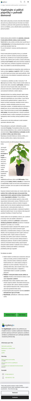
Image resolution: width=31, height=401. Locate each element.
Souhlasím (15, 397)
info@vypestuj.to (9, 374)
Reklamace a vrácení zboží (8, 348)
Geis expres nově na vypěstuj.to (9, 362)
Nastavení (15, 392)
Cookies (3, 350)
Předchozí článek (10, 315)
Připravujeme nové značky (8, 359)
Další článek (22, 315)
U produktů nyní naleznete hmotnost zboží (12, 365)
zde (16, 389)
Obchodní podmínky (6, 346)
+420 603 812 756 (9, 377)
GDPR (2, 353)
